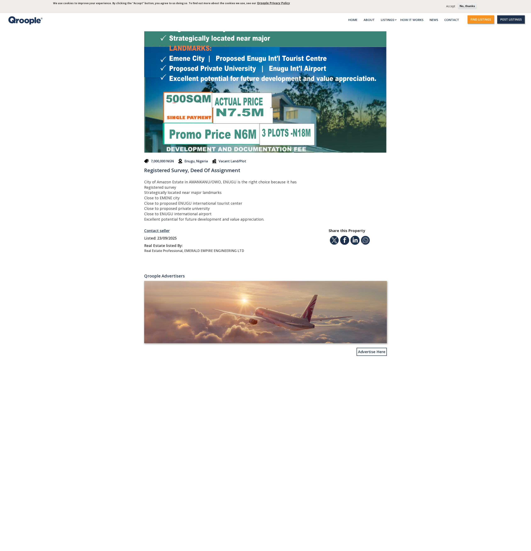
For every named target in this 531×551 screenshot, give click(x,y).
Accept (450, 6)
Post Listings (511, 19)
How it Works (411, 20)
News (434, 20)
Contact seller (157, 230)
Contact (451, 20)
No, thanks (467, 6)
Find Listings (481, 19)
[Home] (24, 20)
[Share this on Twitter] (334, 241)
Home (352, 20)
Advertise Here (371, 351)
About (369, 20)
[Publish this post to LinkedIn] (355, 241)
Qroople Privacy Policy (273, 3)
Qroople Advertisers (164, 276)
